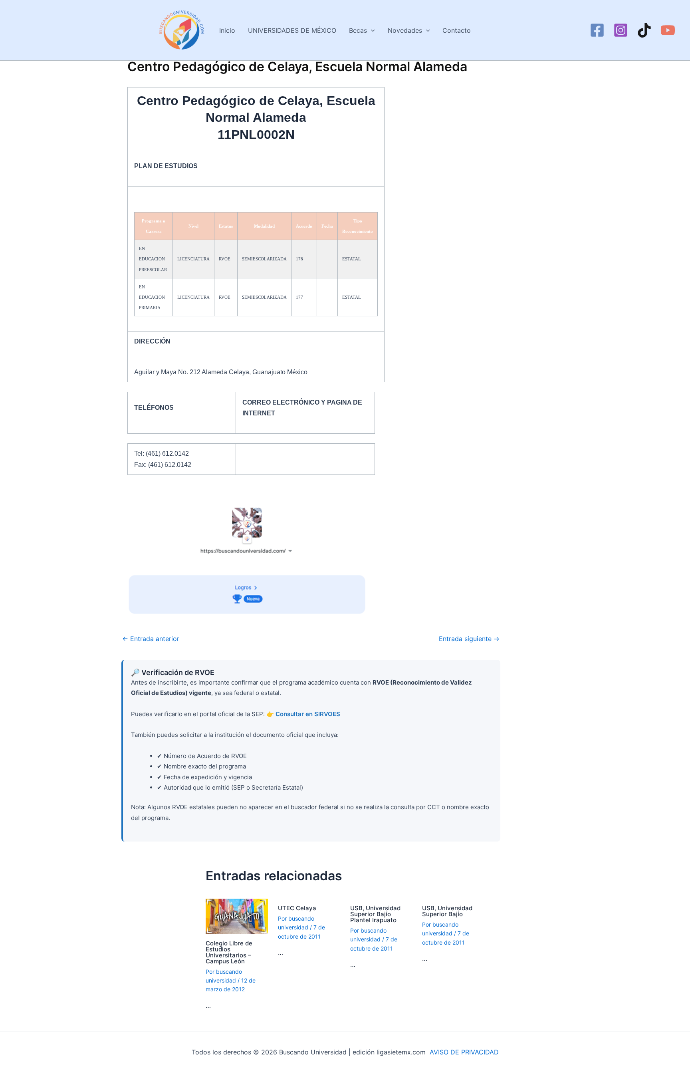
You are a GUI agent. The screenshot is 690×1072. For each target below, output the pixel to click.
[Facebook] (597, 30)
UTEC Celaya (297, 908)
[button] (371, 30)
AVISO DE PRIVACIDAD (464, 1052)
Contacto (456, 30)
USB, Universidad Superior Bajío (447, 911)
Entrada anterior (150, 638)
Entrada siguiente (469, 638)
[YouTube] (668, 30)
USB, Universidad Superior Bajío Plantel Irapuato (375, 914)
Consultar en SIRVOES (308, 714)
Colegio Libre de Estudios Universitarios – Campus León (229, 952)
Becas (358, 30)
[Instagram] (621, 30)
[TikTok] (644, 30)
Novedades (405, 30)
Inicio (227, 30)
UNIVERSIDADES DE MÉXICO (292, 30)
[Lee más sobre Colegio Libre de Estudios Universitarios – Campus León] (237, 916)
